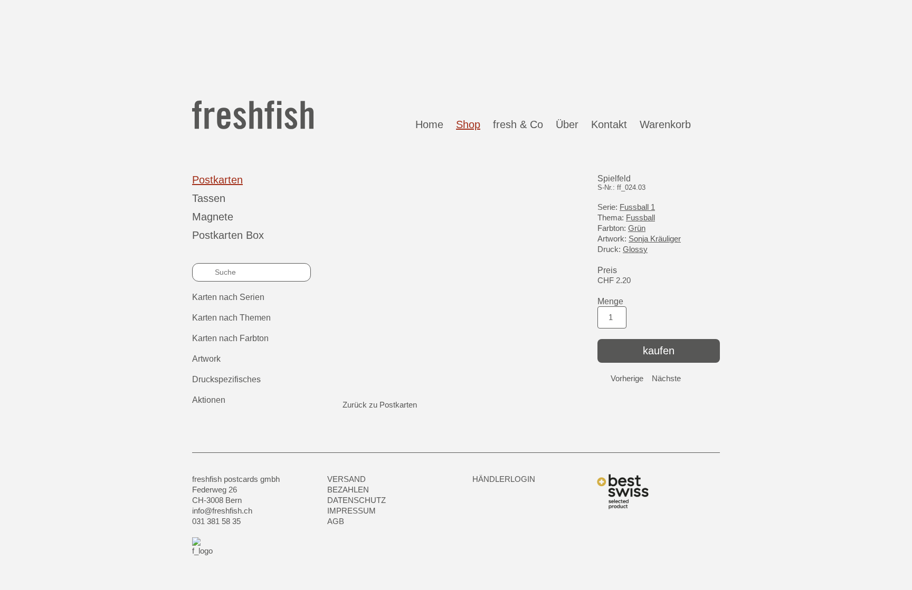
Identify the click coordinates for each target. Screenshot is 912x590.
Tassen (208, 198)
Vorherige (627, 378)
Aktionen (208, 399)
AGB (335, 521)
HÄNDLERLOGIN (503, 479)
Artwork (206, 358)
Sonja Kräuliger (655, 238)
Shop (468, 124)
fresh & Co (518, 124)
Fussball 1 (637, 206)
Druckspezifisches (226, 379)
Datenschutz (356, 500)
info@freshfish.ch (222, 510)
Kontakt (609, 124)
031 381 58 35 (216, 521)
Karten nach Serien (228, 297)
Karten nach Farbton (230, 338)
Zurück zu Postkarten (380, 404)
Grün (636, 228)
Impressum (351, 510)
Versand (346, 479)
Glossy (635, 249)
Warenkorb (668, 124)
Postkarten (217, 180)
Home (429, 124)
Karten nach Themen (231, 317)
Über (567, 124)
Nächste (666, 378)
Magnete (212, 217)
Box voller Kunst (468, 44)
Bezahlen (348, 489)
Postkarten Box (228, 235)
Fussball (640, 217)
